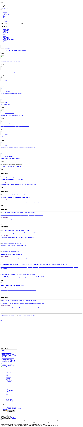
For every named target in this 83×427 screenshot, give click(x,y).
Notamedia (14, 418)
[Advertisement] (8, 334)
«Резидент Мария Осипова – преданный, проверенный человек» (15, 126)
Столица (8, 382)
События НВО (6, 30)
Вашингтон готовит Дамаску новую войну (13, 285)
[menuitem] (42, 12)
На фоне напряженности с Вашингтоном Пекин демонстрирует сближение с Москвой (20, 307)
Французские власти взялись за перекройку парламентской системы (16, 258)
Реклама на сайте (9, 399)
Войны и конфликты (7, 34)
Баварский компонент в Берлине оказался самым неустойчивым (15, 219)
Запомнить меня (6, 6)
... (11, 315)
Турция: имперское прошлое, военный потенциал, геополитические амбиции (18, 147)
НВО (7, 373)
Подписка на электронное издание (13, 408)
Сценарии (8, 379)
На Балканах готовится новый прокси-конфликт (11, 93)
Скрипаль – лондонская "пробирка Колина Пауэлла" (16, 197)
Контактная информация (11, 401)
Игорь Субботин (4, 235)
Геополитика (6, 33)
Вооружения (6, 37)
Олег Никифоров (4, 217)
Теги (7, 394)
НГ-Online (8, 391)
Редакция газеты (9, 390)
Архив (4, 20)
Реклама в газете (9, 400)
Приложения (6, 14)
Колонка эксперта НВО (8, 39)
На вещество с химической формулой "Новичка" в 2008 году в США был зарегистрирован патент (22, 201)
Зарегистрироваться (5, 8)
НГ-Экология (9, 384)
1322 (13, 315)
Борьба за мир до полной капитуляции (9, 71)
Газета (4, 13)
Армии (4, 36)
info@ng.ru (12, 417)
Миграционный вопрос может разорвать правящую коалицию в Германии (22, 215)
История (5, 40)
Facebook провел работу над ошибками (12, 179)
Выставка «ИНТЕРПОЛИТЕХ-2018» (8, 363)
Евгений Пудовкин (5, 182)
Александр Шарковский (6, 199)
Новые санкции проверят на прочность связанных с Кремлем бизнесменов (17, 237)
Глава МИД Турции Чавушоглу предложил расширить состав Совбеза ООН (22, 276)
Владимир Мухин (4, 287)
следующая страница (32, 315)
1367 (26, 315)
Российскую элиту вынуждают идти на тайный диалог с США (18, 233)
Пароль (3, 5)
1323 (16, 315)
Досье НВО (5, 43)
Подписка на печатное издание (13, 407)
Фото (4, 16)
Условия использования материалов (14, 392)
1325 (20, 315)
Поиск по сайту (4, 23)
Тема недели (6, 29)
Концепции (5, 32)
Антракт (7, 374)
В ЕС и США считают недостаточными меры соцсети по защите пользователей (18, 184)
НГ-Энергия (8, 381)
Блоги (4, 19)
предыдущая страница (5, 315)
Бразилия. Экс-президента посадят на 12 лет (13, 245)
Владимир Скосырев (5, 305)
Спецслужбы (6, 38)
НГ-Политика (9, 380)
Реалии (4, 31)
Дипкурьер (8, 377)
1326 (23, 315)
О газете (5, 21)
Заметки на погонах (7, 41)
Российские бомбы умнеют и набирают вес (10, 61)
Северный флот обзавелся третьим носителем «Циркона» (13, 50)
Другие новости (5, 320)
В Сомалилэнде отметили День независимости (11, 166)
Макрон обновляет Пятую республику (11, 254)
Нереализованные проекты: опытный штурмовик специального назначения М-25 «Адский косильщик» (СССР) (9, 359)
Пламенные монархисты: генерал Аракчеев (10, 158)
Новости (5, 12)
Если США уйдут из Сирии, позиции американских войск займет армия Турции (18, 290)
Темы (4, 15)
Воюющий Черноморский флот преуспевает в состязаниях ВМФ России (17, 82)
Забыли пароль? (17, 6)
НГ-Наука (8, 378)
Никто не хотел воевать (6, 104)
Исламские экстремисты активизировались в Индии (12, 115)
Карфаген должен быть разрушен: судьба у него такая (12, 136)
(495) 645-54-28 (8, 416)
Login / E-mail (5, 4)
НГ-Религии (8, 372)
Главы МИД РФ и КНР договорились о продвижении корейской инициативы (22, 303)
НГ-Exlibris (8, 375)
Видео (4, 17)
